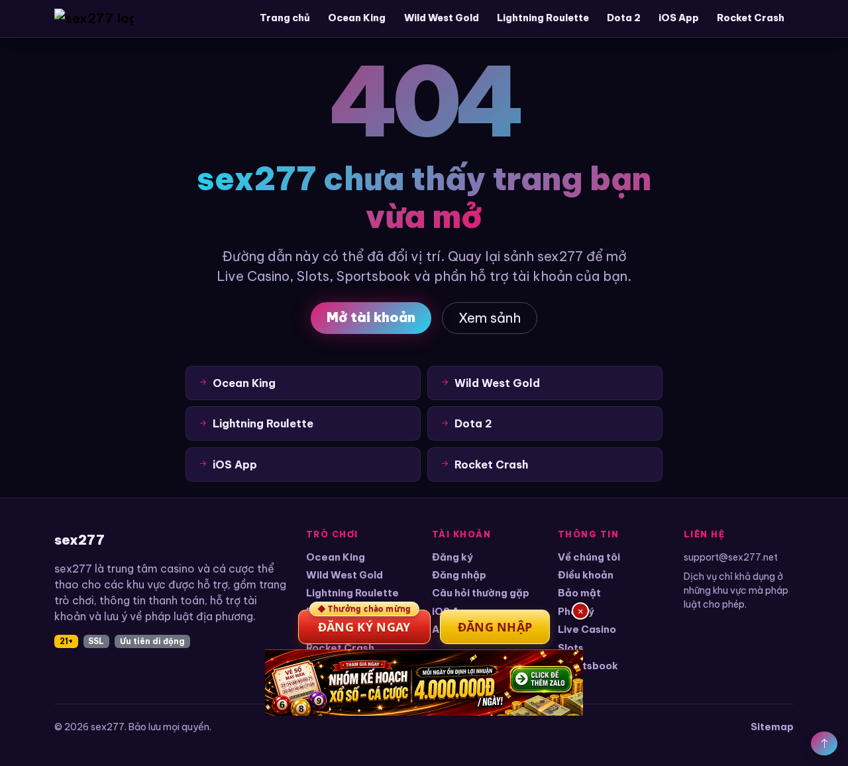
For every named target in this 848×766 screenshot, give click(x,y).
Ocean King (357, 18)
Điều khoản (585, 575)
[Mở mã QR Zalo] (424, 682)
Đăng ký (452, 557)
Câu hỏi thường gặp (480, 592)
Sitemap (772, 726)
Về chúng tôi (589, 557)
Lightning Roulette (543, 18)
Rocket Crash (750, 18)
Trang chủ (285, 18)
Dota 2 (624, 18)
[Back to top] (824, 743)
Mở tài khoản (371, 317)
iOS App (679, 18)
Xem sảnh (489, 317)
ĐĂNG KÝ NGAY (364, 622)
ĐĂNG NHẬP (495, 627)
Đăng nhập (459, 575)
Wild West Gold (441, 18)
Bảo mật (579, 592)
